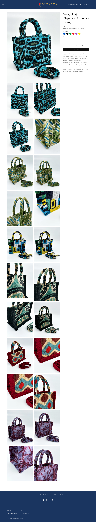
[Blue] (64, 34)
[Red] (73, 34)
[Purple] (76, 34)
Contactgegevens (66, 495)
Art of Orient (12, 518)
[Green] (70, 34)
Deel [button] (66, 76)
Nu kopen (76, 49)
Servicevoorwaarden (30, 495)
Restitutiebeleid (49, 495)
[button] (3, 4)
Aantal (64, 36)
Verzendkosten (66, 28)
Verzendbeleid (40, 495)
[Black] (67, 34)
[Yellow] (79, 34)
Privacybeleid (57, 495)
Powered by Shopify (19, 518)
